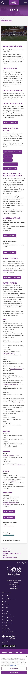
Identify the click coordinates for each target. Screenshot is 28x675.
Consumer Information (8, 599)
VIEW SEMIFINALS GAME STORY (12, 277)
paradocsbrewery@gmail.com (10, 481)
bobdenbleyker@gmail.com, (10, 502)
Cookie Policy (13, 665)
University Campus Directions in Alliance (12, 554)
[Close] (26, 656)
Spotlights (5, 626)
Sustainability (6, 629)
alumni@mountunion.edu (8, 535)
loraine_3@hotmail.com (16, 369)
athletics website (7, 270)
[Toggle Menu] (25, 2)
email (8, 299)
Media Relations (6, 614)
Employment (6, 605)
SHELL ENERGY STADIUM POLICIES (12, 152)
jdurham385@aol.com (9, 353)
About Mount (6, 551)
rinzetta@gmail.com (20, 402)
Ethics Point (5, 608)
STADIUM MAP (7, 156)
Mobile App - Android (8, 617)
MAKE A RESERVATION (9, 235)
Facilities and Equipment (10, 557)
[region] (14, 664)
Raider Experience (7, 623)
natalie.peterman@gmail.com (10, 384)
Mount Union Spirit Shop (9, 632)
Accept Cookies (14, 672)
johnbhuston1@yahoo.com (18, 465)
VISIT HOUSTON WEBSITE (10, 164)
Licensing (5, 611)
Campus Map (6, 596)
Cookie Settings (14, 668)
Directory (5, 602)
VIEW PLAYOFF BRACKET (10, 168)
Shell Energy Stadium (9, 525)
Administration (6, 593)
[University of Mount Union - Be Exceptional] (14, 571)
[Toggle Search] (2, 2)
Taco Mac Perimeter (8, 455)
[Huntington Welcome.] (8, 637)
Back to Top (20, 563)
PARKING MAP (7, 160)
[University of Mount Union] (14, 2)
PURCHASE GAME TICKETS (10, 122)
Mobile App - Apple (7, 620)
